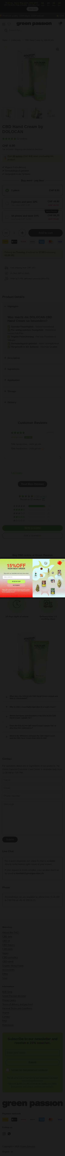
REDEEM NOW (16, 581)
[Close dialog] (63, 560)
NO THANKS (16, 585)
